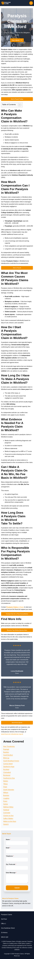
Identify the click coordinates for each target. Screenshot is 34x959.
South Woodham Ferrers (11, 761)
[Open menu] (31, 3)
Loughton (6, 798)
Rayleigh (6, 749)
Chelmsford (7, 772)
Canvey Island (8, 763)
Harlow (5, 804)
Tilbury (5, 784)
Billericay (6, 758)
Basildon (6, 752)
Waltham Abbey (8, 807)
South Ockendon (8, 789)
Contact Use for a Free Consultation (17, 614)
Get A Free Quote (17, 722)
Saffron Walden (8, 818)
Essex (5, 801)
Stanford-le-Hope (8, 766)
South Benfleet (8, 755)
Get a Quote (15, 40)
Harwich (6, 824)
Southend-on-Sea (9, 778)
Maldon (5, 781)
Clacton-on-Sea (8, 815)
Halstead (6, 810)
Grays (5, 787)
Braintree (6, 795)
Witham (5, 792)
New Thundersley (9, 746)
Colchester (6, 812)
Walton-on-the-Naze (9, 821)
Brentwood (6, 775)
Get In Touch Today (17, 99)
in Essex (15, 607)
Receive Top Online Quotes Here (17, 630)
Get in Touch (17, 268)
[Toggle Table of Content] (19, 104)
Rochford (6, 769)
